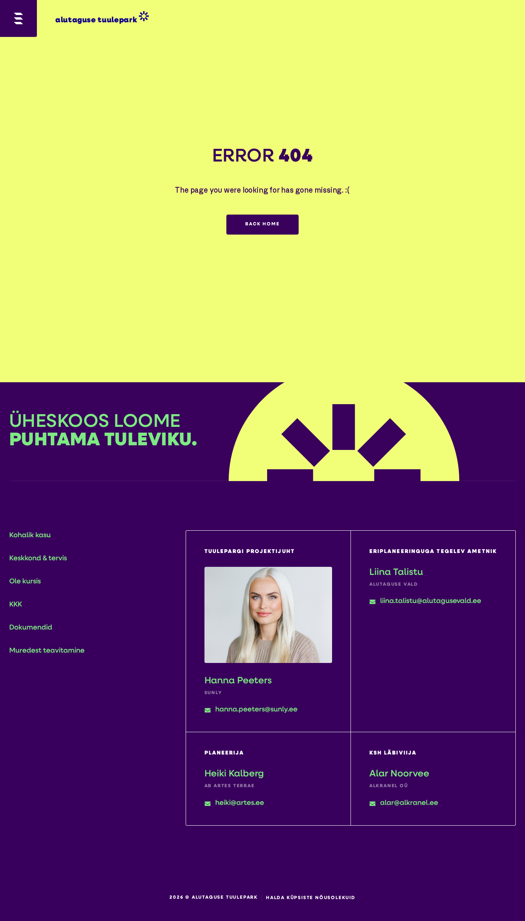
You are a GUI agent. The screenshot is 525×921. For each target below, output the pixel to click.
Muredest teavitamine (47, 651)
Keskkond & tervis (38, 558)
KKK (15, 604)
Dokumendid (30, 628)
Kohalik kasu (30, 535)
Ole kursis (25, 581)
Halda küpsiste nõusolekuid (311, 898)
